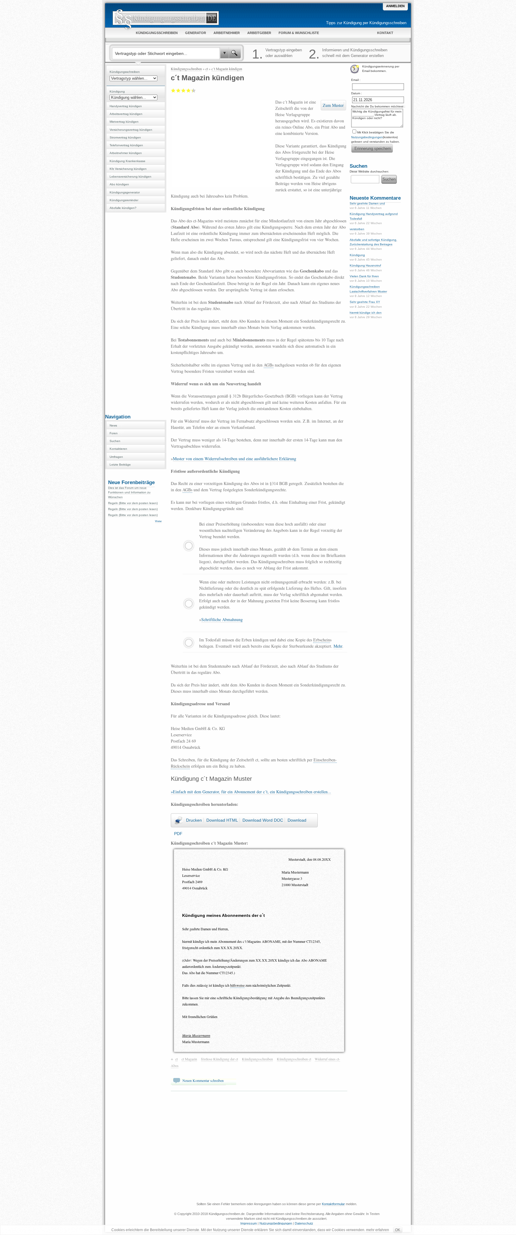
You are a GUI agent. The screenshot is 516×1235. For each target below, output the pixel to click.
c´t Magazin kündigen (226, 68)
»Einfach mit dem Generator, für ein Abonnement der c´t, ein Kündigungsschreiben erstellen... (251, 791)
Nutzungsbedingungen (367, 137)
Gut (188, 90)
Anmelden (395, 6)
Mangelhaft (173, 90)
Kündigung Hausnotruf (365, 265)
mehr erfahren (377, 1230)
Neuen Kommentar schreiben (203, 1080)
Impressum (248, 1223)
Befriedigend (183, 90)
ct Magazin (189, 1059)
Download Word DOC (262, 820)
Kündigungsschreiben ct (294, 1059)
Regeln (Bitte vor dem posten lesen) (133, 503)
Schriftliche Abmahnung (222, 619)
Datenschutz (304, 1223)
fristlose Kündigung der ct (219, 1059)
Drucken (194, 820)
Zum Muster (333, 105)
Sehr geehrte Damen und (367, 203)
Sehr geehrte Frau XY (365, 302)
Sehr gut (192, 90)
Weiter (158, 521)
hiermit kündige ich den (366, 312)
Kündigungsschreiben (186, 68)
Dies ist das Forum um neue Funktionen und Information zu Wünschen (129, 492)
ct (206, 68)
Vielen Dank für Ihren (364, 276)
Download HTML (222, 820)
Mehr (338, 646)
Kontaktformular (333, 1204)
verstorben (357, 229)
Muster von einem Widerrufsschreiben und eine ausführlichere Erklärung (234, 458)
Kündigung (357, 255)
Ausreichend (178, 90)
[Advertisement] (135, 312)
